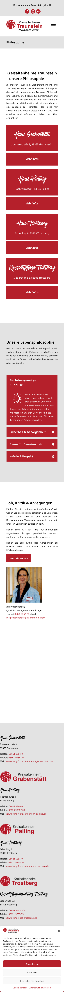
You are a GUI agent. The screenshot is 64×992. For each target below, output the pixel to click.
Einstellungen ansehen (32, 980)
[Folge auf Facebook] (27, 11)
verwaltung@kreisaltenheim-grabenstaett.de (29, 761)
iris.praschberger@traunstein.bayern (25, 617)
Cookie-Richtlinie (20, 987)
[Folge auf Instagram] (33, 11)
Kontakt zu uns (19, 558)
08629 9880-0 (16, 806)
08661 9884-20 (16, 757)
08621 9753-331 (17, 914)
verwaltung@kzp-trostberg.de (21, 917)
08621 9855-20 (16, 862)
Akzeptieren (32, 963)
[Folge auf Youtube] (38, 11)
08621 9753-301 (17, 910)
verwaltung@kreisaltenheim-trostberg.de (27, 866)
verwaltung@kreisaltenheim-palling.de (26, 813)
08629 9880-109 (17, 810)
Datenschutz (34, 987)
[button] (59, 931)
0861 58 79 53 (22, 613)
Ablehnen (32, 972)
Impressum (46, 987)
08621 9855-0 (16, 858)
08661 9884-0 (16, 753)
